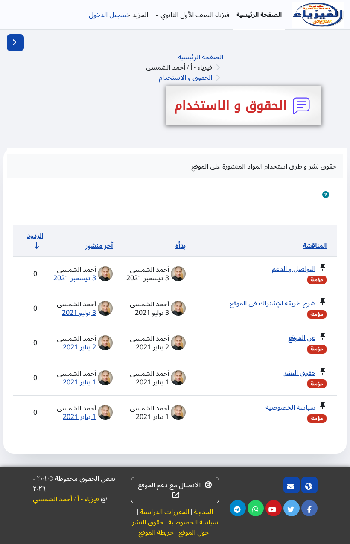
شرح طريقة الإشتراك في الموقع (272, 303)
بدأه (180, 246)
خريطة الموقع (156, 532)
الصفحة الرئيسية (200, 57)
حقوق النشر (299, 373)
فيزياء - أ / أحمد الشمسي (66, 499)
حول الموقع (193, 532)
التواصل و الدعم (293, 269)
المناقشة (315, 246)
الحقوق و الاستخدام (185, 77)
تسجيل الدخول (109, 15)
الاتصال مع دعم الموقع (169, 485)
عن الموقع (301, 338)
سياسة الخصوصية (290, 407)
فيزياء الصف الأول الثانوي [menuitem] (195, 15)
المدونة (203, 512)
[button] (325, 195)
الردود (35, 235)
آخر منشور (99, 246)
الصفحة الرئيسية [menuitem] (259, 14)
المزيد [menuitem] (140, 15)
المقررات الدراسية (164, 512)
